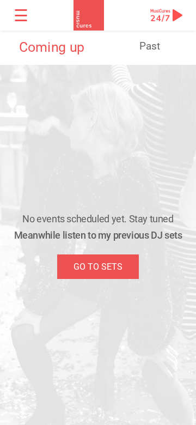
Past (149, 46)
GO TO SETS (98, 267)
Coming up (51, 47)
